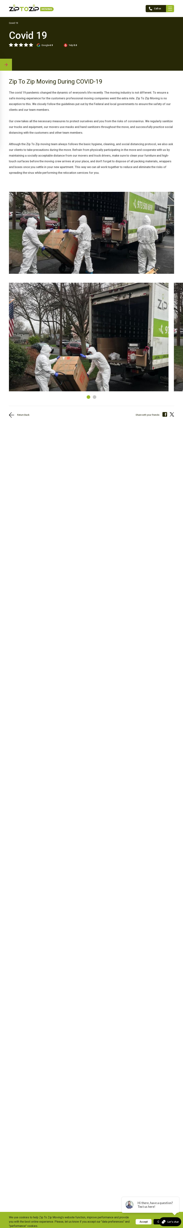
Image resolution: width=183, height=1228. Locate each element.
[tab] (88, 397)
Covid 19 (13, 23)
